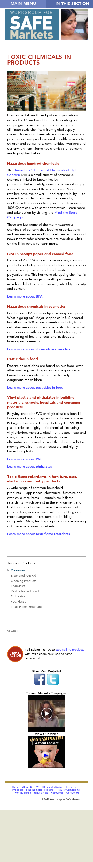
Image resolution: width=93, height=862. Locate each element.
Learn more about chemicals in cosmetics (38, 349)
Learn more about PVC (25, 459)
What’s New (41, 792)
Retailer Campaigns (68, 790)
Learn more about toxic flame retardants (38, 534)
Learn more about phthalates (29, 466)
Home (15, 787)
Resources (57, 792)
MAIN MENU (23, 3)
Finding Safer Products (39, 790)
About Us (27, 787)
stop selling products (70, 649)
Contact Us (72, 792)
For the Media (23, 792)
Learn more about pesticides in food (35, 387)
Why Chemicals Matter (49, 787)
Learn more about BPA (24, 296)
